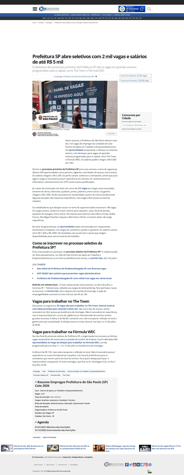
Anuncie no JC (62, 465)
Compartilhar (111, 133)
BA (63, 18)
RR (127, 18)
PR (103, 18)
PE (107, 18)
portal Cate (96, 258)
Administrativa (57, 403)
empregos (36, 437)
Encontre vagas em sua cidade (131, 121)
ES (73, 18)
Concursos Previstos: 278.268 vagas (135, 80)
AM (59, 18)
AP (55, 18)
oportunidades (76, 150)
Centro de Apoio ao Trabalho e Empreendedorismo (86, 371)
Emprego (36, 371)
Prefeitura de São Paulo (56, 371)
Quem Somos (38, 465)
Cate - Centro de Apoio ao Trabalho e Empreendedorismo (59, 390)
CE (66, 18)
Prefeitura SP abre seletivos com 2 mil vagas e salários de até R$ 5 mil (76, 23)
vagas (84, 188)
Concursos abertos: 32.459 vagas (134, 75)
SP (134, 18)
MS (88, 18)
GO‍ (76, 18)
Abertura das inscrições (52, 427)
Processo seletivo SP (40, 375)
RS (120, 18)
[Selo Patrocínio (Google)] (132, 9)
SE (137, 18)
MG (92, 18)
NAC (44, 18)
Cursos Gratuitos (122, 15)
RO (123, 18)
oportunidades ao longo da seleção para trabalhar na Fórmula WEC (65, 342)
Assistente (54, 400)
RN (116, 18)
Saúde (87, 403)
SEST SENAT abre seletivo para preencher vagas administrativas (68, 273)
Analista (45, 400)
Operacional (78, 403)
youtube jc (107, 15)
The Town (66, 375)
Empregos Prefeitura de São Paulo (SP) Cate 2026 (73, 76)
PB (100, 18)
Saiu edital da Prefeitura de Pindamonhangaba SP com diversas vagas (71, 268)
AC (48, 18)
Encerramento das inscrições (55, 430)
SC (130, 18)
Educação (68, 403)
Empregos (95, 15)
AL (52, 18)
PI (110, 18)
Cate (44, 371)
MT (84, 18)
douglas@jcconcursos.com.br (47, 134)
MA (80, 18)
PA (96, 18)
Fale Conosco (50, 465)
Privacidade (74, 465)
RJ (112, 18)
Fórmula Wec (55, 375)
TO (140, 18)
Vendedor (63, 400)
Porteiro (71, 400)
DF (70, 18)
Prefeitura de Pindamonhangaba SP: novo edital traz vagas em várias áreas (74, 278)
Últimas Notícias (61, 15)
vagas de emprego (49, 437)
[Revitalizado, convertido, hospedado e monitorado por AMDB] (150, 471)
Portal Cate (53, 291)
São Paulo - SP (48, 416)
